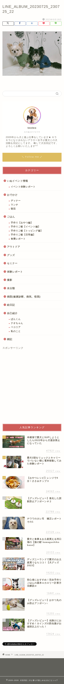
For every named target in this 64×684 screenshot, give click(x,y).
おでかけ (12, 194)
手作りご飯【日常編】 (23, 234)
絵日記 (11, 304)
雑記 (9, 339)
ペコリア (16, 327)
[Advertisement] (32, 387)
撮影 (9, 279)
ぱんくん (16, 319)
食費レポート (18, 239)
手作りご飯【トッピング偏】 (27, 230)
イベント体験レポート (23, 186)
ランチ (14, 205)
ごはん (11, 216)
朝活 (13, 208)
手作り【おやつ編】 (22, 222)
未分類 (11, 288)
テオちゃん (17, 323)
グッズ (11, 255)
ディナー (16, 200)
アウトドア (13, 246)
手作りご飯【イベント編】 (25, 226)
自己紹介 (12, 313)
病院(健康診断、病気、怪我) (24, 296)
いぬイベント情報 (17, 180)
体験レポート (15, 271)
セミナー (12, 263)
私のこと (16, 331)
